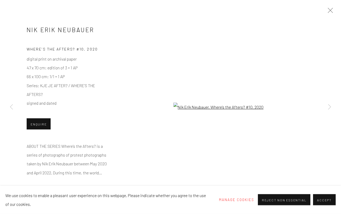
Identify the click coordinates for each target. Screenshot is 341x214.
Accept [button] (324, 200)
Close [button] (329, 12)
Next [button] (329, 107)
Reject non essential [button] (284, 200)
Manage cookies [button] (236, 200)
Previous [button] (11, 107)
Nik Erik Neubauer (60, 29)
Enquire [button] (39, 124)
